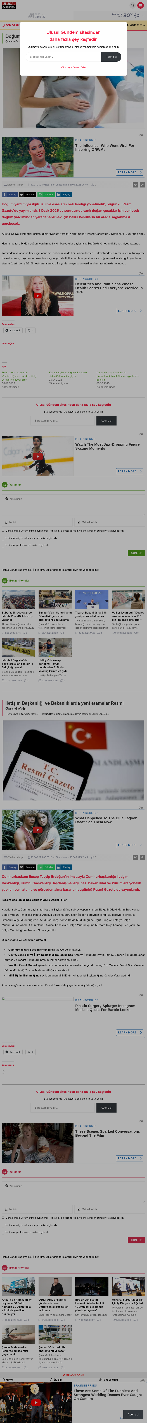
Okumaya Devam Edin (73, 67)
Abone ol (111, 57)
